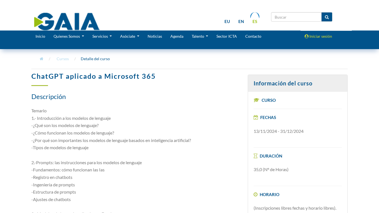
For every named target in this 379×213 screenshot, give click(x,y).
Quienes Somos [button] (67, 36)
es (254, 21)
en (241, 21)
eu (227, 21)
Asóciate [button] (128, 36)
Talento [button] (198, 36)
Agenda (176, 36)
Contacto (253, 36)
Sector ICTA (226, 36)
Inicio (40, 36)
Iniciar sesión (320, 36)
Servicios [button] (100, 36)
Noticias (155, 36)
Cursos (63, 58)
